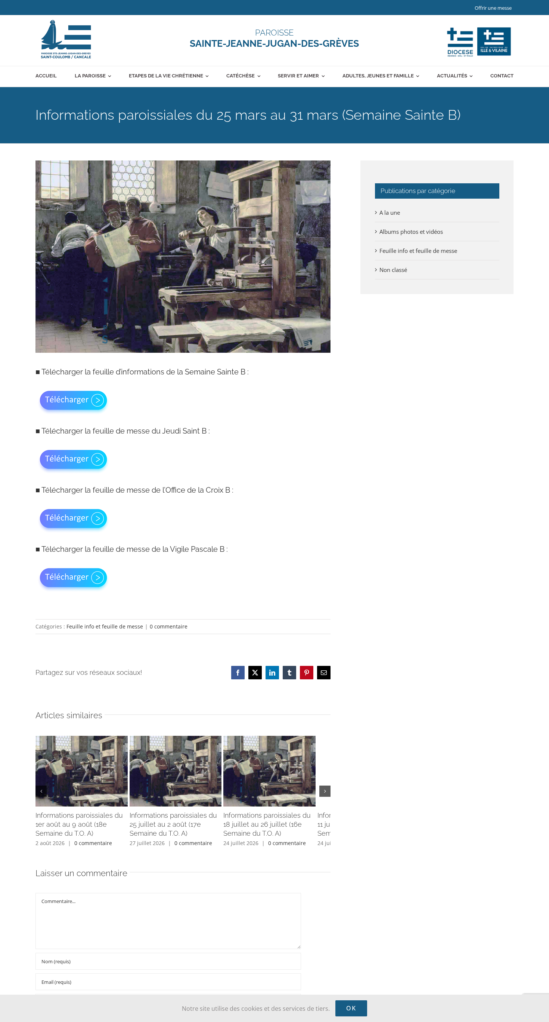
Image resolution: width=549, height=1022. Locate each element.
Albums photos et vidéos (411, 231)
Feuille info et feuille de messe (104, 626)
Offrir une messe (493, 7)
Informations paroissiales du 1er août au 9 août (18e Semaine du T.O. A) (79, 828)
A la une (389, 212)
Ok (351, 1008)
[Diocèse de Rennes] (479, 27)
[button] (41, 793)
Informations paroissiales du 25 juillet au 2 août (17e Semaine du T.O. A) (182, 828)
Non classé (393, 269)
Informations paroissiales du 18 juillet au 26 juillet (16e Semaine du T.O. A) (281, 828)
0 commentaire (168, 626)
